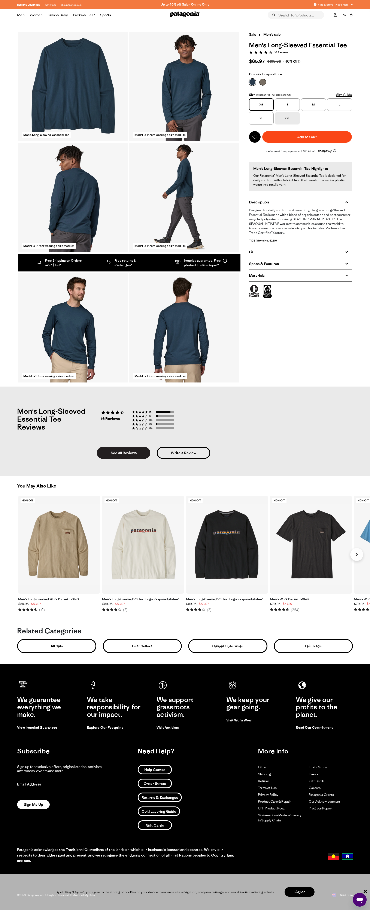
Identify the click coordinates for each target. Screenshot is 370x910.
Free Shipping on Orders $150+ (185, 4)
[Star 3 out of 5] (27, 609)
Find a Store (318, 767)
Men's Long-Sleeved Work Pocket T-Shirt (48, 599)
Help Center (154, 769)
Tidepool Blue (265, 74)
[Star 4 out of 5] (31, 609)
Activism (50, 5)
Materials (256, 275)
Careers (315, 788)
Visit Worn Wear (239, 720)
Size (252, 95)
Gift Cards (155, 825)
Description (259, 202)
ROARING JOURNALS (28, 4)
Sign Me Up (33, 804)
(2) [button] (150, 416)
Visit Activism (168, 727)
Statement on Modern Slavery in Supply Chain (279, 817)
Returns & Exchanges (160, 797)
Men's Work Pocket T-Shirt (289, 599)
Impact (319, 21)
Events (313, 774)
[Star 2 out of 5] (23, 609)
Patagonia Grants (321, 795)
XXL (287, 118)
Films (262, 767)
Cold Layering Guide (159, 811)
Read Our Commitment (314, 727)
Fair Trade (313, 646)
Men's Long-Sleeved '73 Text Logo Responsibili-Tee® (140, 599)
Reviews (278, 21)
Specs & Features (264, 263)
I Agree (300, 891)
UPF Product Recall (272, 808)
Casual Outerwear (227, 646)
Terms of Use (267, 788)
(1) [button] (150, 424)
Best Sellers (142, 646)
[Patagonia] (185, 15)
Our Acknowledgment (324, 801)
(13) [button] (151, 412)
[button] (255, 137)
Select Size (342, 21)
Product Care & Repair (274, 801)
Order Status (155, 783)
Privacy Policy (268, 795)
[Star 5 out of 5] (35, 609)
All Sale (57, 646)
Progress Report (321, 808)
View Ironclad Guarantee (37, 727)
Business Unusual (71, 5)
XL (261, 118)
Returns (263, 781)
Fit (251, 252)
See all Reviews (124, 453)
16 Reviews (281, 52)
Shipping (264, 774)
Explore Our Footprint (105, 727)
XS (261, 104)
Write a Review (183, 453)
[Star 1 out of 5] (19, 609)
